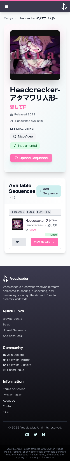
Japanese (19, 212)
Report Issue (15, 370)
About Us (9, 400)
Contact (8, 406)
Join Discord (15, 355)
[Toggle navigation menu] (6, 6)
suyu (32, 229)
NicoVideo (25, 136)
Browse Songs (12, 319)
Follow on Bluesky (19, 365)
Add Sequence (50, 191)
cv (49, 212)
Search (7, 324)
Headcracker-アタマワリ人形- (41, 220)
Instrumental (27, 145)
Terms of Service (14, 389)
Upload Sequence (33, 158)
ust (41, 212)
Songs (8, 18)
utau (31, 212)
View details (42, 242)
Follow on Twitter (18, 360)
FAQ (5, 412)
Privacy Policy (12, 395)
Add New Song (12, 336)
